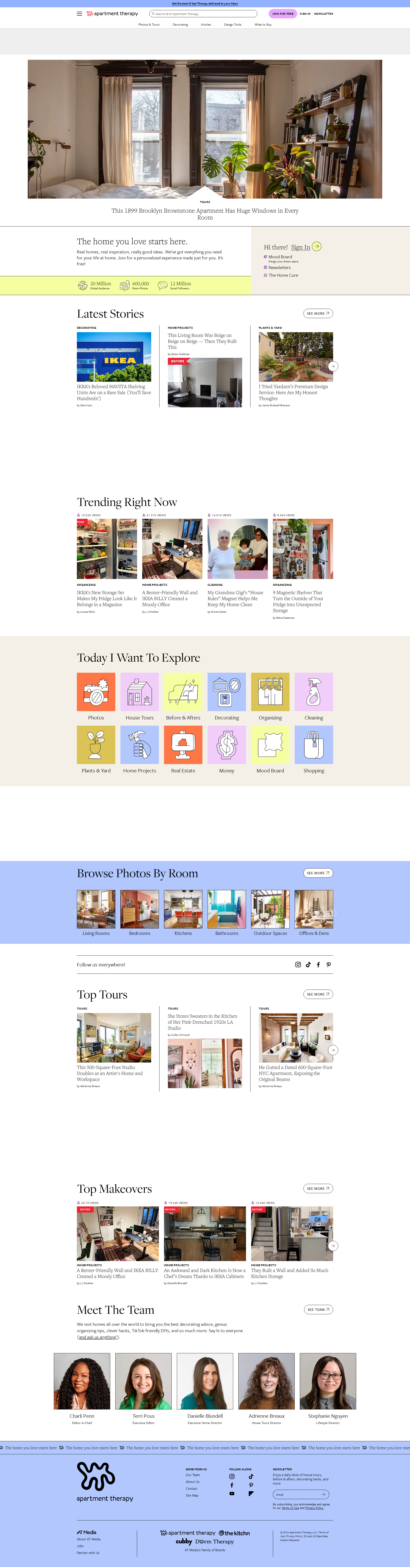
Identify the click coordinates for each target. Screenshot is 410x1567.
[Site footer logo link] (129, 1480)
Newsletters (280, 267)
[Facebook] (318, 964)
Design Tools (232, 24)
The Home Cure (283, 275)
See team (316, 1309)
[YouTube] (231, 1493)
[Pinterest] (328, 964)
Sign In (300, 247)
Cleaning (215, 584)
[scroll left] (77, 366)
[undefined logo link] (112, 13)
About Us (192, 1481)
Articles (206, 24)
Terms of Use (290, 1508)
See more (316, 313)
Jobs (80, 1545)
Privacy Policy (314, 1508)
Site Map (192, 1495)
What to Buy (263, 24)
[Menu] (79, 13)
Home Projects (180, 327)
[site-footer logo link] (86, 1533)
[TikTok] (308, 964)
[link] (205, 214)
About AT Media (88, 1539)
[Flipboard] (251, 1493)
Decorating (180, 24)
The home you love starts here (59, 1447)
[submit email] (323, 1494)
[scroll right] (333, 366)
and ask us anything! (98, 1337)
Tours (205, 202)
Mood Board (280, 257)
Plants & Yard (270, 327)
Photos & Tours (149, 24)
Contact (192, 1488)
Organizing (86, 584)
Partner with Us (88, 1552)
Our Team (193, 1474)
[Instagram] (298, 964)
